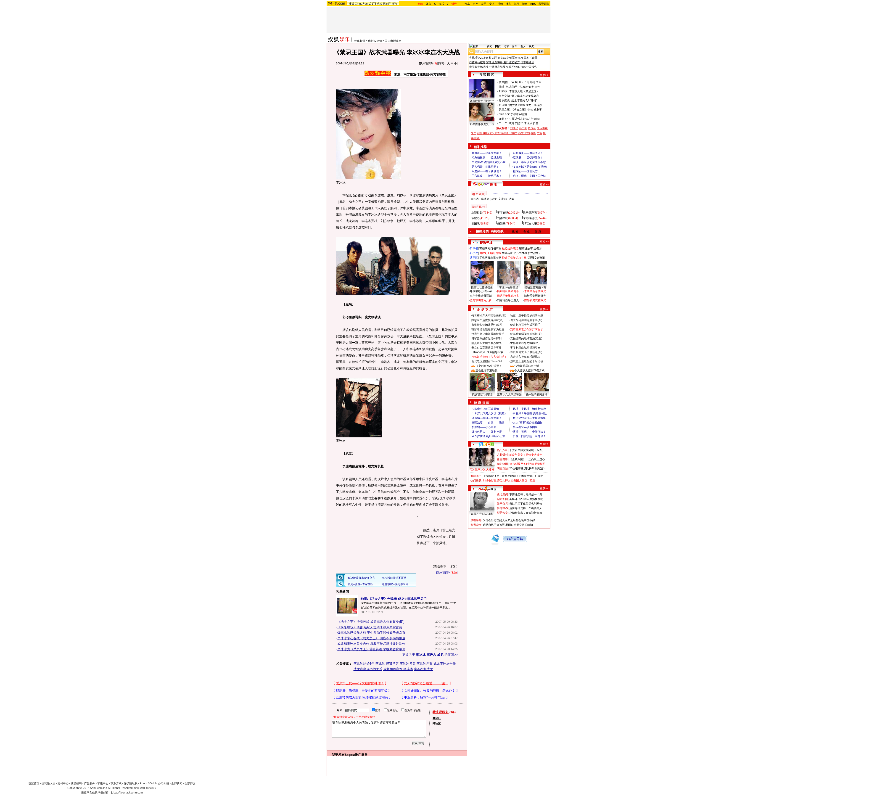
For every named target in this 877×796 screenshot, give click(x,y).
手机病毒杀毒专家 (490, 257)
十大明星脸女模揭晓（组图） (527, 450)
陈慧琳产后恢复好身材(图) (487, 320)
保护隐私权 (130, 783)
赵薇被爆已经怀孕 (481, 291)
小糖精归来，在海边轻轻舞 (525, 512)
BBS (533, 3)
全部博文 (190, 783)
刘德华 (514, 128)
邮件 (516, 3)
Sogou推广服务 (356, 754)
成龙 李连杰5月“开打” (524, 100)
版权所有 (151, 788)
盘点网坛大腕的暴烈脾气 (486, 343)
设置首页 (33, 783)
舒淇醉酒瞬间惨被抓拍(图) (526, 334)
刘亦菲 (503, 199)
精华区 (437, 718)
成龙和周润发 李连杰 (398, 669)
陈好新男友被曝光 (535, 300)
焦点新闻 (502, 494)
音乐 (515, 46)
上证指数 (476, 212)
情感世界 (502, 508)
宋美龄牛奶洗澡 (478, 67)
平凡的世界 (520, 253)
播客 (508, 3)
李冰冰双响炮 (518, 114)
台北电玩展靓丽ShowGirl (486, 361)
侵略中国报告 (528, 67)
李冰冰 (485, 199)
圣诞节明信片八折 (481, 300)
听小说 (474, 253)
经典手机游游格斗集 (514, 257)
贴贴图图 (502, 499)
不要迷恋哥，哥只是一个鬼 (525, 494)
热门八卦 (502, 450)
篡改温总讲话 (494, 62)
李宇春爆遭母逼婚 (481, 295)
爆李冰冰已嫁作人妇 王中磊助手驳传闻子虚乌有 (371, 633)
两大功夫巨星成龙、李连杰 (525, 105)
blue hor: (504, 114)
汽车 (467, 3)
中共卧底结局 (497, 67)
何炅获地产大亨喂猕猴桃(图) (488, 315)
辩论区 (437, 723)
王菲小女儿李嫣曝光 (509, 394)
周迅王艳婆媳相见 (508, 295)
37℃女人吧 (530, 223)
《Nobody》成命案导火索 (487, 352)
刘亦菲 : (503, 91)
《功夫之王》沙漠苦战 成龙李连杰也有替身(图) (370, 622)
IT (461, 3)
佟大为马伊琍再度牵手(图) (526, 320)
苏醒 (521, 133)
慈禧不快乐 (513, 67)
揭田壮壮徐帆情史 (482, 287)
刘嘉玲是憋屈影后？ (482, 101)
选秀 (497, 133)
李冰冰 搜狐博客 (387, 663)
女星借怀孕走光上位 (482, 124)
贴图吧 (475, 223)
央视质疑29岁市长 (480, 57)
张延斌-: (504, 105)
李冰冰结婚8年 (364, 663)
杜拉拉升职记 (510, 248)
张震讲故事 (526, 248)
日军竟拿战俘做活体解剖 (486, 338)
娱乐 (441, 3)
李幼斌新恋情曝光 (535, 291)
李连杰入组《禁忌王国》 (524, 91)
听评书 (474, 248)
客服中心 (102, 783)
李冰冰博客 (408, 663)
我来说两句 (426, 63)
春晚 (533, 133)
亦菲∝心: (504, 118)
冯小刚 (523, 128)
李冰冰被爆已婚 (508, 287)
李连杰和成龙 (423, 669)
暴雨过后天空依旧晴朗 (519, 524)
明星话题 (502, 468)
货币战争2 (534, 253)
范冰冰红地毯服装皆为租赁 (487, 329)
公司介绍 (163, 783)
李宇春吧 (502, 212)
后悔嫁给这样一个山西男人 (525, 508)
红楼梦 (538, 248)
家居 (483, 3)
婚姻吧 (501, 223)
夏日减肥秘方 (511, 62)
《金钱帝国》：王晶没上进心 (527, 459)
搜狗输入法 (48, 783)
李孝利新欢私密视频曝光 (525, 347)
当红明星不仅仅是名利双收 (525, 503)
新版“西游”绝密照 (482, 394)
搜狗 (394, 3)
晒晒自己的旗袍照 (494, 524)
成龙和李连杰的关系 (368, 669)
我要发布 (338, 754)
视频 (500, 3)
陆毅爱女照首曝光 (535, 295)
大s (491, 133)
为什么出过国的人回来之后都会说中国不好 (509, 520)
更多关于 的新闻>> (430, 654)
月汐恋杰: (504, 100)
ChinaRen (361, 3)
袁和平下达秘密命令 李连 (524, 86)
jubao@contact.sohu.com (127, 792)
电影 (486, 133)
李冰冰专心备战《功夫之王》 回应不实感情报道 (371, 638)
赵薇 (480, 133)
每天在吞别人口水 (482, 514)
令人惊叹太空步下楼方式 (529, 370)
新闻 (489, 46)
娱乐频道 (359, 40)
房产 (475, 3)
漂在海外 (475, 520)
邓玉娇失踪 (499, 57)
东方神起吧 (530, 218)
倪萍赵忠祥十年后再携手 (525, 324)
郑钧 (527, 133)
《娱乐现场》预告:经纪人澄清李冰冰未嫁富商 (369, 627)
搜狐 (351, 3)
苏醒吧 (475, 218)
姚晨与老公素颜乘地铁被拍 (487, 334)
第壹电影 (502, 459)
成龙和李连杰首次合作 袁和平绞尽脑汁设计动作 (371, 643)
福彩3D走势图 (536, 257)
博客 (525, 3)
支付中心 (63, 783)
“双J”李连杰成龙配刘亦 (525, 96)
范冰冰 (504, 133)
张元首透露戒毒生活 (526, 366)
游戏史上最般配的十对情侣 (526, 361)
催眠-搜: (504, 86)
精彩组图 (502, 463)
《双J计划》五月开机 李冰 (525, 82)
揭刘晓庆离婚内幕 (508, 291)
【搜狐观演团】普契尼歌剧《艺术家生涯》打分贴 (513, 476)
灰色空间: (504, 96)
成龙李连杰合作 (444, 663)
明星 (477, 138)
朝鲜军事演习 (515, 57)
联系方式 (116, 783)
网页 (498, 46)
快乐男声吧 (530, 212)
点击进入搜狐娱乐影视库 (525, 356)
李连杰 (475, 199)
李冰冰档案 (425, 663)
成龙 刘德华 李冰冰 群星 (523, 123)
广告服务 (89, 783)
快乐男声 (542, 128)
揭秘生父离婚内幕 (535, 287)
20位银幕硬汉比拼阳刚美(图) (526, 468)
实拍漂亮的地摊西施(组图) (526, 338)
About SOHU (148, 783)
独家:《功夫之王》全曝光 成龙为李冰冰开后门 (394, 598)
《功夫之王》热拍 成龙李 (526, 109)
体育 (428, 3)
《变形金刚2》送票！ (488, 366)
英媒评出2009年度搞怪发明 (526, 499)
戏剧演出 (475, 476)
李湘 (539, 133)
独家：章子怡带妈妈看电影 (526, 315)
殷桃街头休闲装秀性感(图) (487, 324)
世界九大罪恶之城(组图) (524, 343)
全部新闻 (176, 783)
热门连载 (475, 480)
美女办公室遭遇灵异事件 (486, 347)
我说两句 (544, 3)
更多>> (544, 75)
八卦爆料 (502, 454)
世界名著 (507, 253)
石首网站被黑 (477, 62)
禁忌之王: (504, 109)
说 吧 (493, 184)
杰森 (512, 199)
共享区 (474, 257)
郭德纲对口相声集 (490, 248)
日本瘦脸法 (527, 62)
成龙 (494, 199)
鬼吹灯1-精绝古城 (490, 253)
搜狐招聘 (76, 783)
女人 (492, 3)
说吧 (531, 46)
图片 (523, 46)
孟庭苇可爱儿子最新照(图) (526, 352)
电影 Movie (375, 40)
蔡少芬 (532, 128)
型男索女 (502, 512)
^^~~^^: (503, 123)
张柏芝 (513, 133)
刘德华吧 (502, 218)
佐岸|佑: (503, 82)
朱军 (473, 133)
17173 (372, 3)
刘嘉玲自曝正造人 (508, 300)
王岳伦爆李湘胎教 (486, 370)
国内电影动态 (393, 40)
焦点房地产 (384, 3)
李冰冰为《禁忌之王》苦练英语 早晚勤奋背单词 (371, 649)
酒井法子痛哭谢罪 (536, 394)
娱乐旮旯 (502, 503)
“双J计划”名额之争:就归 (525, 118)
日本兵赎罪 (530, 57)
